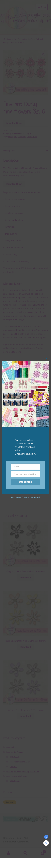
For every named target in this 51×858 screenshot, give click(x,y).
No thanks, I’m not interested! (25, 497)
